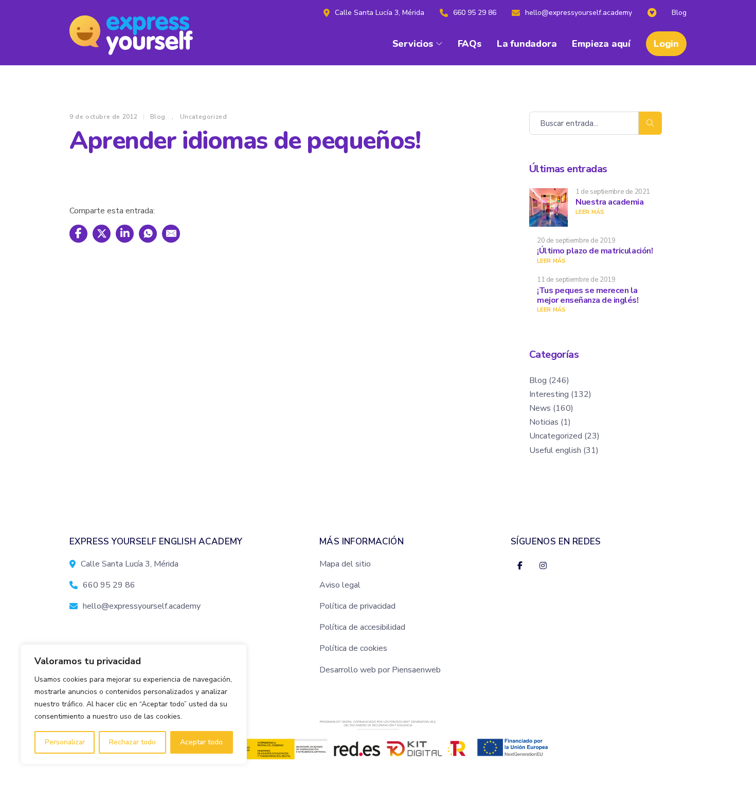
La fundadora (527, 44)
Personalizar (65, 742)
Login (666, 44)
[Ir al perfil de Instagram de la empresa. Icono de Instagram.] (543, 566)
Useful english (555, 450)
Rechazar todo (132, 742)
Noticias (544, 422)
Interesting (549, 394)
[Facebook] (78, 234)
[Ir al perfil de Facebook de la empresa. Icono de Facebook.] (520, 566)
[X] (102, 234)
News (540, 408)
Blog (158, 117)
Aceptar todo (201, 742)
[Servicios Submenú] (439, 44)
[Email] (171, 234)
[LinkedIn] (125, 234)
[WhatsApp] (148, 234)
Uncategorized (203, 117)
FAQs (469, 44)
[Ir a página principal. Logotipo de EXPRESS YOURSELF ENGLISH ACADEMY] (138, 32)
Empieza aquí (601, 44)
